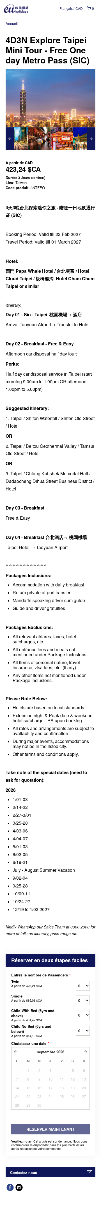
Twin (26, 983)
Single (26, 998)
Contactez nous (23, 1172)
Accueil (12, 23)
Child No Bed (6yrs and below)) (31, 1031)
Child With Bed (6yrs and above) (32, 1015)
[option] (17, 138)
